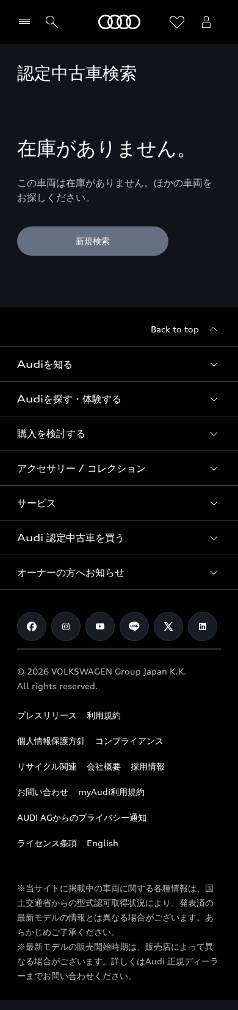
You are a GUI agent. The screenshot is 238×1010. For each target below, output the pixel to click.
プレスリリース (47, 715)
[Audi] (119, 22)
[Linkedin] (202, 626)
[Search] (52, 22)
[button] (119, 364)
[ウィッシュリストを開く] (177, 22)
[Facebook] (31, 626)
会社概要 (104, 766)
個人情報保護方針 (51, 740)
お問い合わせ (42, 792)
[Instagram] (66, 626)
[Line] (134, 626)
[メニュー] (27, 22)
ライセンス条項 (47, 843)
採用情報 (148, 766)
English (102, 843)
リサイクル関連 (47, 766)
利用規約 (104, 715)
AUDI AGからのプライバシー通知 (81, 817)
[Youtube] (100, 626)
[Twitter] (168, 626)
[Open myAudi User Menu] (206, 22)
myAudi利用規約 (111, 792)
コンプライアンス (129, 740)
